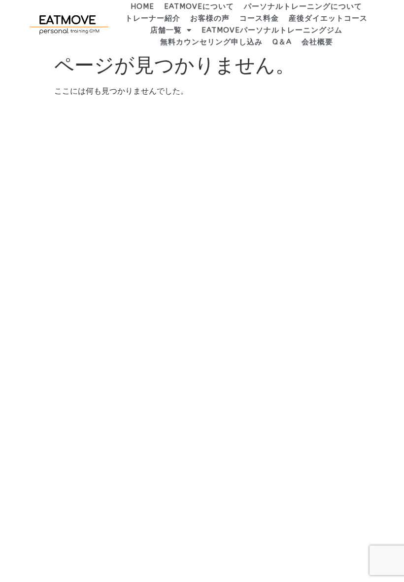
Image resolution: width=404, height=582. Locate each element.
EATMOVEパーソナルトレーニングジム (272, 30)
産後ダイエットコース (328, 18)
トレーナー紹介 (152, 18)
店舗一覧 (166, 30)
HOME (142, 6)
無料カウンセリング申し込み (211, 41)
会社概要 (317, 41)
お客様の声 (210, 18)
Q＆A (282, 41)
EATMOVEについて (199, 6)
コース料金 (259, 18)
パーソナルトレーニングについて (303, 6)
